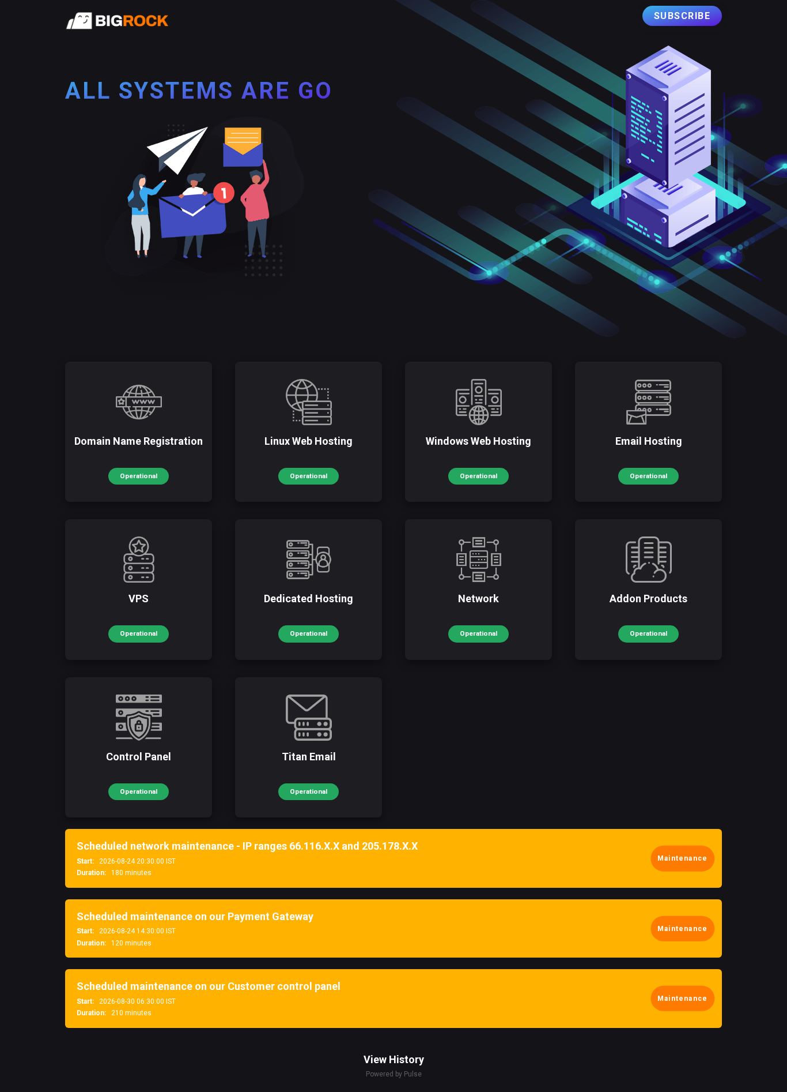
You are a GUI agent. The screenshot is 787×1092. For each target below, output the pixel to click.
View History (394, 1059)
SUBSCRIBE (682, 15)
